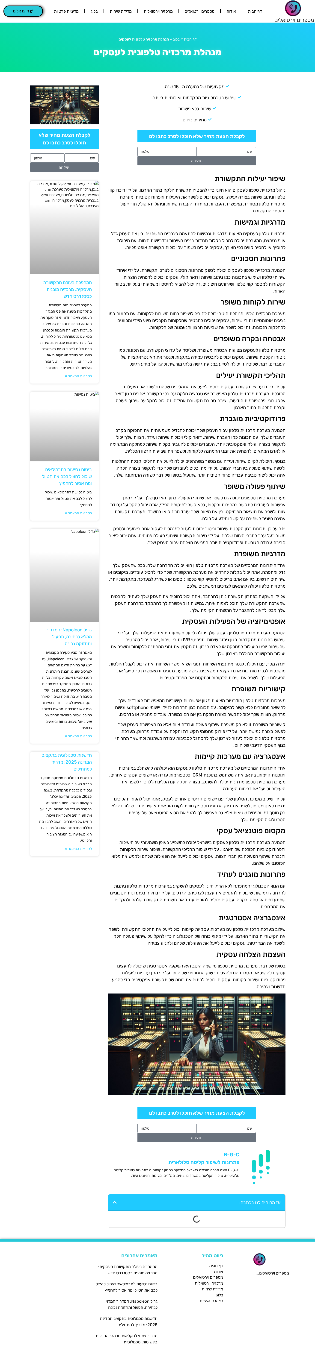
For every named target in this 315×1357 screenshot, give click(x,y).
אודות (231, 11)
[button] (23, 11)
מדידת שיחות (121, 11)
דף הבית (255, 11)
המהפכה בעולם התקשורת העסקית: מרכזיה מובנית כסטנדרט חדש (67, 289)
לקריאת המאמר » (78, 376)
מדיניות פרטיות (66, 11)
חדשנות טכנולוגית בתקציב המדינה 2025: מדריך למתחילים (67, 762)
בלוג (94, 11)
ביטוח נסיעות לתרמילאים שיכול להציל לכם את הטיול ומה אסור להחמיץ (67, 476)
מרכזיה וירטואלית (158, 11)
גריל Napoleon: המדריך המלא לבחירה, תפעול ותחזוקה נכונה (69, 636)
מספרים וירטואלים (294, 20)
